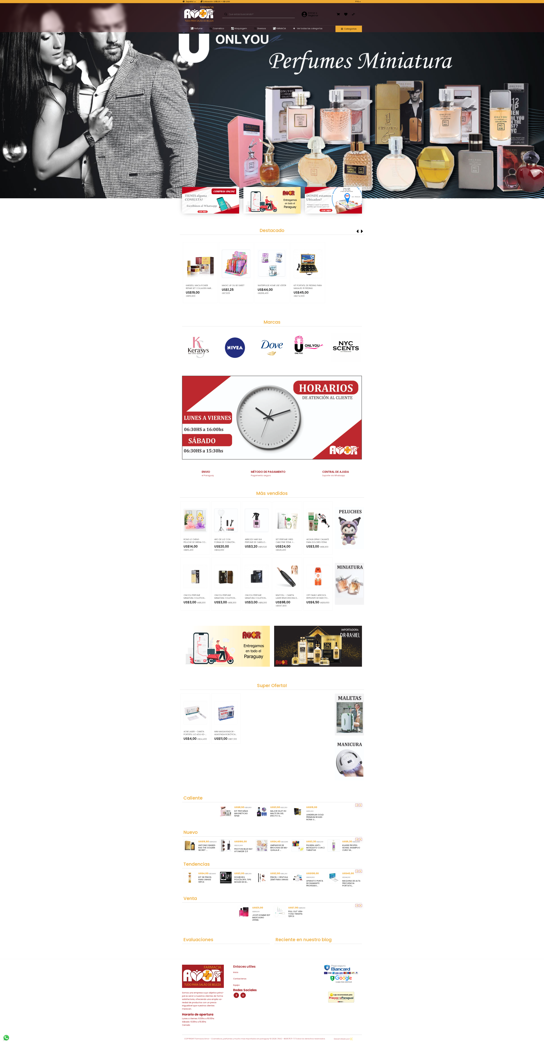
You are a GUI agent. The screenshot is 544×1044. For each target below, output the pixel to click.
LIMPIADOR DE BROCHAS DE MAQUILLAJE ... (243, 848)
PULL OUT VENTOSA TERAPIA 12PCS (295, 914)
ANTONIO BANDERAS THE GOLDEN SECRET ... (351, 848)
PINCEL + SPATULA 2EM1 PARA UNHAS (243, 878)
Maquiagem (240, 28)
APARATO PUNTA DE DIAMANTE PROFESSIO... (278, 883)
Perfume (198, 28)
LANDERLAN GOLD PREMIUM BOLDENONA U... (315, 817)
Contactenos (239, 978)
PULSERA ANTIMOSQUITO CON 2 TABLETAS (279, 848)
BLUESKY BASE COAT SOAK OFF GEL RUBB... (350, 879)
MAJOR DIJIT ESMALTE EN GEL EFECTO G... (278, 813)
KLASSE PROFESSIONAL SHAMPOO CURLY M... (315, 848)
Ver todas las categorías (309, 28)
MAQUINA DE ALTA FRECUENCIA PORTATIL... (315, 883)
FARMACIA (281, 28)
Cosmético (218, 28)
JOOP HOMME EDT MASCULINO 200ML (261, 917)
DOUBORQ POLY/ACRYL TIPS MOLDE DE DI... (206, 879)
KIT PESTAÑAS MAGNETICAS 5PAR (241, 813)
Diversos (261, 28)
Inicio (235, 972)
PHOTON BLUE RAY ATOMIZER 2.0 (207, 850)
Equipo (236, 985)
